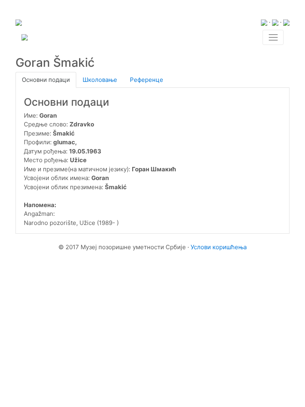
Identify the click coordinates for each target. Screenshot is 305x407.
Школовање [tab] (100, 79)
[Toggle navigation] (273, 37)
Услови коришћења (219, 247)
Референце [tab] (146, 79)
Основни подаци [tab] (46, 79)
